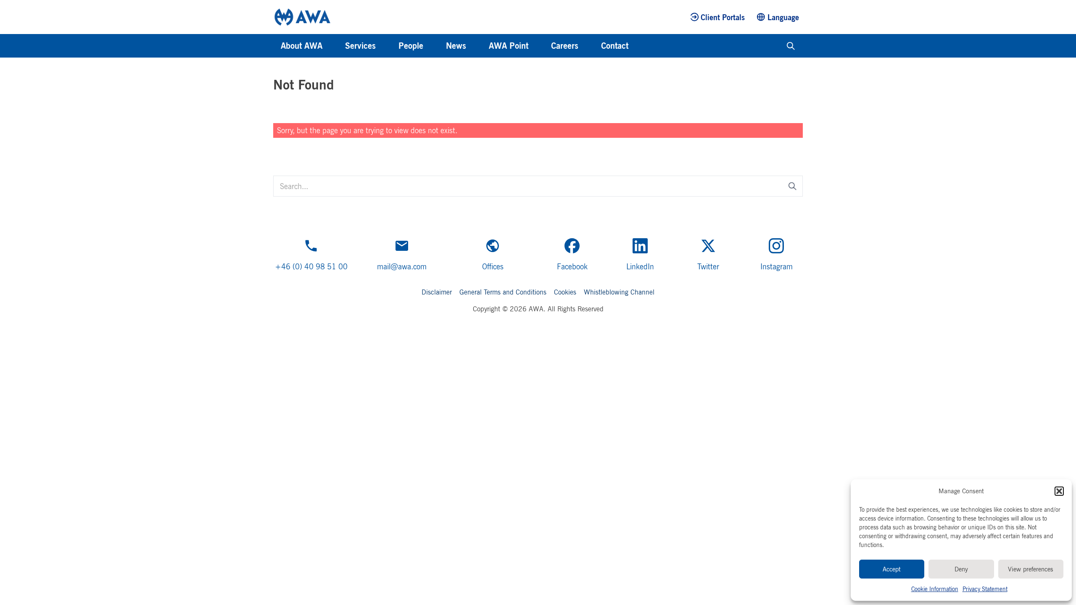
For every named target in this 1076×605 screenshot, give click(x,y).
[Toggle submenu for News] (477, 46)
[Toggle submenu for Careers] (589, 46)
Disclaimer (437, 292)
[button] (1059, 491)
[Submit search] (792, 186)
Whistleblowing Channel (619, 292)
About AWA (301, 45)
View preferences (1030, 569)
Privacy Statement (985, 589)
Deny (961, 569)
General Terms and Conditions (502, 292)
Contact (614, 45)
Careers (564, 45)
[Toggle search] (790, 46)
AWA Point (508, 45)
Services (360, 45)
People (410, 45)
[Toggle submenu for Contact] (639, 46)
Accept (892, 569)
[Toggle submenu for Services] (387, 46)
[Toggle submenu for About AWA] (334, 46)
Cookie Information (934, 589)
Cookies (565, 292)
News (456, 45)
